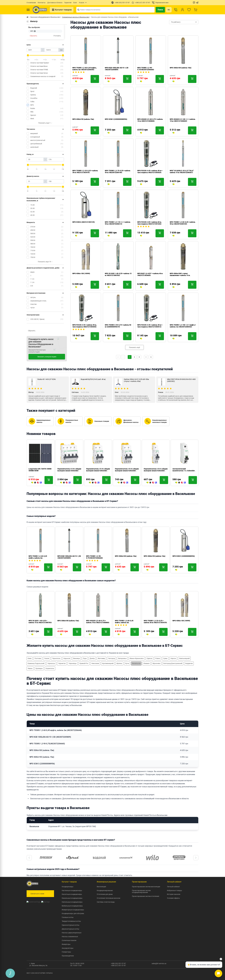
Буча (127, 663)
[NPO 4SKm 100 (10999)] (76, 287)
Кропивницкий (107, 663)
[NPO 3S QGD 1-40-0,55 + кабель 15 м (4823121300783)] (108, 287)
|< (118, 357)
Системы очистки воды (106, 902)
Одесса (149, 658)
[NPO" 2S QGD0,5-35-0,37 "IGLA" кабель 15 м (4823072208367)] (173, 184)
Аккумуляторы (67, 948)
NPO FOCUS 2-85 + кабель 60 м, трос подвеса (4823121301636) (149, 223)
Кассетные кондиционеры (72, 894)
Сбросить (33, 36)
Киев (29, 658)
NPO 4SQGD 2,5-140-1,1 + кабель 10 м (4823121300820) (182, 120)
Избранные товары (174, 890)
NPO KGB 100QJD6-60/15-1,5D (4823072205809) (116, 69)
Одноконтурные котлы (70, 925)
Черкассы (51, 663)
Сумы (165, 658)
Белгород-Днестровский (172, 663)
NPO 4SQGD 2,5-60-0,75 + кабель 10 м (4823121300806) (150, 120)
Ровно (157, 658)
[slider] (27, 55)
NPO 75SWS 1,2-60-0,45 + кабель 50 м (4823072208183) (182, 223)
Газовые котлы (67, 917)
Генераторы (66, 952)
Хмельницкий (184, 658)
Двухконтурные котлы (70, 929)
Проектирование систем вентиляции (146, 887)
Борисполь (50, 668)
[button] (29, 857)
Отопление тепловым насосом (108, 898)
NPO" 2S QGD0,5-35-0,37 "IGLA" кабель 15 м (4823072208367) (182, 171)
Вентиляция (101, 887)
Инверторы (66, 944)
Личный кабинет (173, 887)
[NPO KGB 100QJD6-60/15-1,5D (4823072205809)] (108, 81)
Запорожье (122, 658)
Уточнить (57, 36)
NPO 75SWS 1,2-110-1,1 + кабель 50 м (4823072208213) (117, 223)
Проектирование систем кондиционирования (141, 891)
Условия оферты (173, 898)
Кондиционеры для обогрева (73, 913)
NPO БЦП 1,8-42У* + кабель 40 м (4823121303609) (150, 274)
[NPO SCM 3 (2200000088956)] (108, 133)
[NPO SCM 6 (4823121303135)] (76, 235)
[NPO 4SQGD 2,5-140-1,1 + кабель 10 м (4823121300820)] (173, 133)
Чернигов (62, 663)
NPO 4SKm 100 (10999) (81, 273)
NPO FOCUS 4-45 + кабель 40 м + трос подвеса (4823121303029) (149, 171)
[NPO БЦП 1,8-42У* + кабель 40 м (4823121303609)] (141, 287)
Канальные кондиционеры (72, 898)
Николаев (95, 663)
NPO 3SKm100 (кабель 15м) (180, 68)
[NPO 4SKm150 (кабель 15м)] (76, 133)
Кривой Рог (84, 663)
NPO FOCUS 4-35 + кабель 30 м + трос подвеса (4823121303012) (149, 326)
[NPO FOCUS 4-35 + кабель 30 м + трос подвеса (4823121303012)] (141, 338)
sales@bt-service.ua (159, 963)
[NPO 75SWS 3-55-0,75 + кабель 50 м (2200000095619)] (108, 338)
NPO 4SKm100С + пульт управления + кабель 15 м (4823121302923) (180, 275)
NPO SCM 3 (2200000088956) (116, 119)
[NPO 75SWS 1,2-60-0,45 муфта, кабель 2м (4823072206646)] (76, 81)
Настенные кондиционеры (72, 890)
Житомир (101, 658)
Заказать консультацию (46, 357)
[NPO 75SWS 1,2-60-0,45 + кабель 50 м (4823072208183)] (173, 235)
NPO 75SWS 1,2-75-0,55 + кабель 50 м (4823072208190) (117, 171)
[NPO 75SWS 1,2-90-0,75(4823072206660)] (141, 81)
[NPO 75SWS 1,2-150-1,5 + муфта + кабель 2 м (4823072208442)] (173, 338)
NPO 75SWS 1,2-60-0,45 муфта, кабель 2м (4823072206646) (84, 69)
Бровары (39, 668)
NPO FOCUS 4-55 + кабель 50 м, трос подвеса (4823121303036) (84, 326)
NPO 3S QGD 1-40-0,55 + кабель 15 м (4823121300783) (118, 274)
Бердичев (189, 663)
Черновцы (73, 663)
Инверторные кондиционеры (73, 910)
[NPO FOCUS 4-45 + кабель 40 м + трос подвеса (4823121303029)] (141, 184)
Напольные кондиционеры (72, 902)
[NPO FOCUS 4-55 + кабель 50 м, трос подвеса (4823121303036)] (76, 338)
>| (150, 357)
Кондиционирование (105, 890)
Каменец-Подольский (36, 663)
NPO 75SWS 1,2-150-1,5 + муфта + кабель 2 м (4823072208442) (183, 326)
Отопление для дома (105, 894)
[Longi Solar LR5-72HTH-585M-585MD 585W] (37, 482)
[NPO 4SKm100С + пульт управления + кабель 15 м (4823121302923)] (173, 287)
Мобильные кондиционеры (72, 906)
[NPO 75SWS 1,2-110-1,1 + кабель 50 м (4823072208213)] (108, 235)
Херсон (173, 658)
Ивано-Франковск (137, 658)
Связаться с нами (37, 894)
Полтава (37, 658)
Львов (46, 658)
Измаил (147, 663)
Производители (68, 956)
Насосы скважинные (70, 936)
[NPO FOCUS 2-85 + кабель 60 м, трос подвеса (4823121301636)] (141, 235)
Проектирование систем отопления (145, 896)
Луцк (85, 658)
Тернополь (56, 658)
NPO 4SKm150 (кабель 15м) (83, 119)
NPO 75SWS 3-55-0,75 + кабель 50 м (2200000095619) (118, 326)
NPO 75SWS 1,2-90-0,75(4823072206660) (145, 69)
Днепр (92, 658)
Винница (76, 658)
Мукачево (156, 663)
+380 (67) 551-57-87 (118, 965)
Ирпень (119, 663)
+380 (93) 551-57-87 (118, 963)
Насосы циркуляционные (71, 933)
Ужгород (111, 658)
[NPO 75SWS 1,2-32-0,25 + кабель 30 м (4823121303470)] (76, 184)
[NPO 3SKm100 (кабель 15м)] (173, 81)
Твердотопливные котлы (71, 921)
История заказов (173, 894)
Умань (30, 668)
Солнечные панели (69, 940)
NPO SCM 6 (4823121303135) (83, 222)
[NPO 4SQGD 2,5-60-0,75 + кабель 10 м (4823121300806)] (141, 133)
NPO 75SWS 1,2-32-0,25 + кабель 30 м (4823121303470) (85, 171)
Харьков (66, 658)
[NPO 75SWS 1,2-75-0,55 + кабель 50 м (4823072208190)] (108, 184)
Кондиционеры (67, 887)
